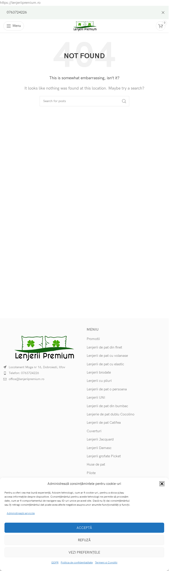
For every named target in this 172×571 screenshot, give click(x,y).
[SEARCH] (124, 101)
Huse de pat (96, 464)
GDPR (54, 562)
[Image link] (42, 347)
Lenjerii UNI (96, 398)
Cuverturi (94, 431)
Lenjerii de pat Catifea (104, 423)
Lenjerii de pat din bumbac (107, 406)
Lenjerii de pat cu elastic (105, 364)
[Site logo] (84, 26)
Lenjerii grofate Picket (104, 456)
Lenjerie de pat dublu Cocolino (110, 414)
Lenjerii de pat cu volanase (107, 356)
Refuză (84, 540)
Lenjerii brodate (99, 372)
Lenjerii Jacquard (100, 439)
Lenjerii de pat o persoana (107, 389)
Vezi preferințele (84, 552)
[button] (162, 483)
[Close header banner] (163, 12)
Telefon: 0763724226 (24, 373)
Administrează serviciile (21, 513)
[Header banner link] (84, 12)
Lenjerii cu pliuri (99, 381)
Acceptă (84, 528)
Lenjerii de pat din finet (104, 347)
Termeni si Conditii (106, 562)
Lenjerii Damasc (99, 448)
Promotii (93, 339)
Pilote (91, 473)
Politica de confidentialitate (77, 562)
